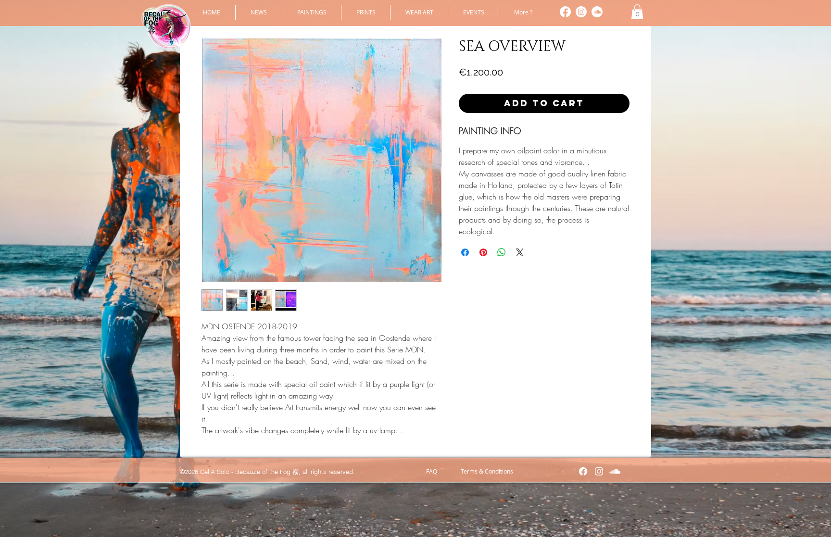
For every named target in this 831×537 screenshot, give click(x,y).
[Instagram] (581, 11)
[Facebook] (565, 11)
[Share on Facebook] (465, 252)
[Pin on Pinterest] (483, 252)
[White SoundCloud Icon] (614, 471)
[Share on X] (520, 252)
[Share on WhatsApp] (501, 252)
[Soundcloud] (597, 11)
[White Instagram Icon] (598, 471)
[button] (311, 12)
